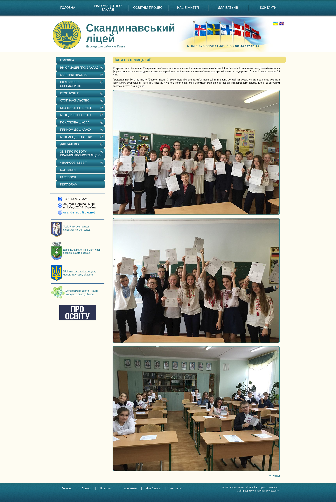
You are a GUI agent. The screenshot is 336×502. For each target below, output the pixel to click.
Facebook (68, 177)
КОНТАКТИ (268, 7)
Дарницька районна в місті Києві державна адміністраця (82, 251)
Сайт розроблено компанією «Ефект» (258, 490)
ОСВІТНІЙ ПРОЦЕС (148, 7)
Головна (67, 488)
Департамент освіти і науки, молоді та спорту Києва (82, 292)
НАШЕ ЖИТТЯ (188, 7)
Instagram (68, 184)
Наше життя (129, 488)
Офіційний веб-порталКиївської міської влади (77, 228)
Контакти (175, 488)
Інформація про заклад (108, 7)
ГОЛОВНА (67, 7)
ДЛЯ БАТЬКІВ (228, 7)
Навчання (106, 488)
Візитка (86, 488)
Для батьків (153, 488)
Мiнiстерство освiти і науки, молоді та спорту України (79, 273)
